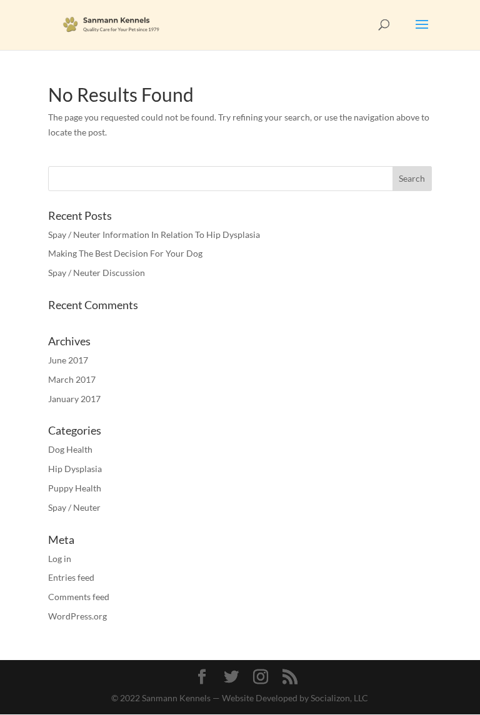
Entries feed (71, 577)
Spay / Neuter (74, 507)
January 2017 (74, 398)
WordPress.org (77, 616)
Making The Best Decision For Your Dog (125, 253)
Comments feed (78, 596)
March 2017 (72, 379)
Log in (59, 558)
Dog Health (70, 449)
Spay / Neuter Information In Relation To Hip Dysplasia (154, 234)
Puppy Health (74, 488)
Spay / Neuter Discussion (96, 272)
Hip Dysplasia (75, 468)
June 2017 (68, 360)
